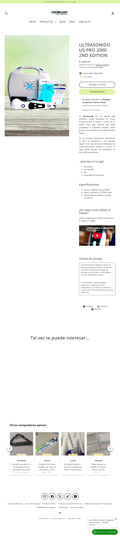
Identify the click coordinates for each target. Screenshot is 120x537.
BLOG (63, 22)
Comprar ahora (97, 91)
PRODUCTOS (47, 22)
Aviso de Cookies (76, 507)
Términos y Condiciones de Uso (70, 504)
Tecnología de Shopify (74, 519)
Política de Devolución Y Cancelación (98, 504)
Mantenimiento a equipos (46, 507)
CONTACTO (85, 22)
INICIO (32, 22)
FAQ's (72, 22)
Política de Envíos (49, 504)
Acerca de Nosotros (15, 504)
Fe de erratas (63, 507)
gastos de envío (102, 64)
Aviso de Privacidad (32, 504)
